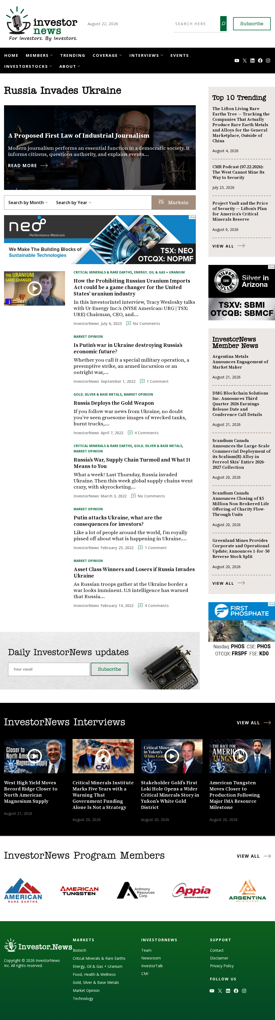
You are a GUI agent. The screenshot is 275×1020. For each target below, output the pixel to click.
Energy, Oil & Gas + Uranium (159, 272)
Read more (22, 165)
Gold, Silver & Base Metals (98, 394)
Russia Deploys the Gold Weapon (114, 403)
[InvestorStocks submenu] (50, 65)
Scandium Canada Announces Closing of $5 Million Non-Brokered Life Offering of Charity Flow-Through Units (240, 503)
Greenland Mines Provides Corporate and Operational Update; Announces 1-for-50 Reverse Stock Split (240, 548)
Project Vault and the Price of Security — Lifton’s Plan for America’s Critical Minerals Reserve (240, 211)
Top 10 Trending (239, 98)
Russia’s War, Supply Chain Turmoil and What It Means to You (132, 463)
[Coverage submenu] (120, 54)
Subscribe (251, 24)
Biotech (79, 950)
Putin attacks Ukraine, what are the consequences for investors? (118, 521)
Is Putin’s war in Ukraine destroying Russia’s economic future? (128, 348)
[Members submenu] (51, 54)
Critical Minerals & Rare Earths (103, 272)
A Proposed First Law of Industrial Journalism (79, 136)
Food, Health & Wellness (94, 974)
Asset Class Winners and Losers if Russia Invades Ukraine (134, 573)
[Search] (223, 23)
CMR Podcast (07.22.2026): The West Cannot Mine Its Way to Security (238, 172)
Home (11, 55)
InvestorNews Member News (235, 342)
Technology (83, 998)
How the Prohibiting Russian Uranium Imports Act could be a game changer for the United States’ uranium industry (132, 287)
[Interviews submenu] (161, 54)
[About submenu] (78, 65)
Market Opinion (88, 336)
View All (223, 246)
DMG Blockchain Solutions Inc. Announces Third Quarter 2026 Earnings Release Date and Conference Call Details (240, 404)
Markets (177, 203)
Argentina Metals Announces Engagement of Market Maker (240, 362)
